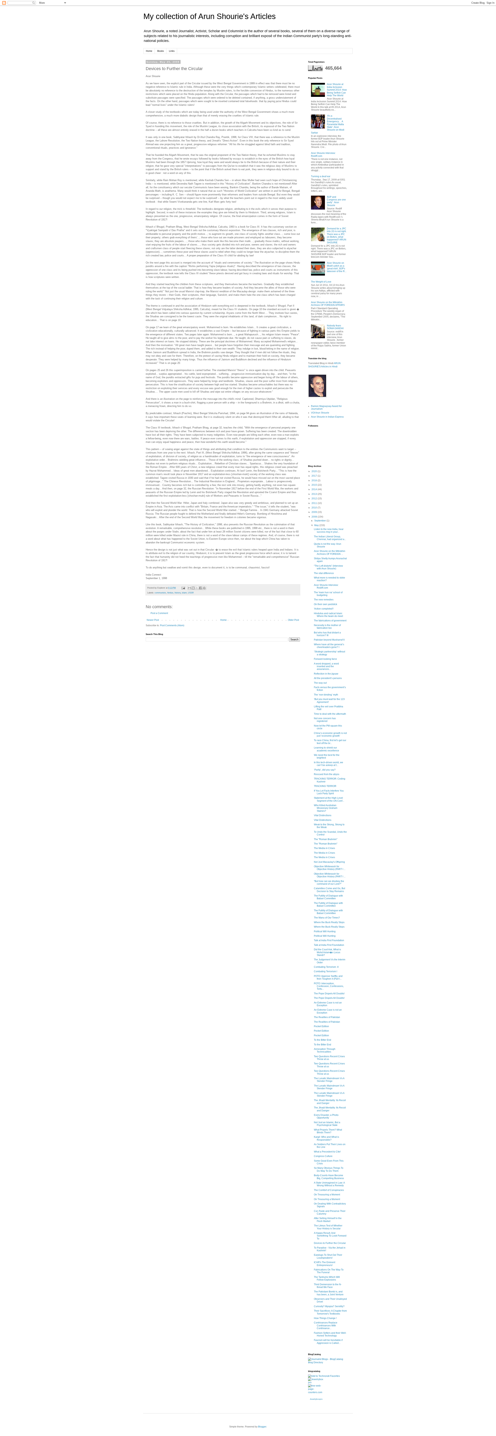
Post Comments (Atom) (172, 625)
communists (160, 592)
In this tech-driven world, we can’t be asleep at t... (328, 764)
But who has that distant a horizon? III (327, 634)
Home (149, 51)
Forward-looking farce (325, 659)
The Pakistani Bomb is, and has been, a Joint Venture (329, 1293)
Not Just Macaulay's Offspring (329, 862)
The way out (320, 683)
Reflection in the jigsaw (326, 673)
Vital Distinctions (322, 815)
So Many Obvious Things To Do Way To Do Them (328, 1169)
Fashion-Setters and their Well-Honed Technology (330, 1334)
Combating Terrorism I (325, 971)
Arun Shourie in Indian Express (327, 416)
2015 (315, 485)
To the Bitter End (322, 1040)
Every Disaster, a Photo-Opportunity (326, 1116)
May (316, 525)
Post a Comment (159, 613)
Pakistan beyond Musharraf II (329, 639)
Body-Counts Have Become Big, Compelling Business (329, 1176)
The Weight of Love (321, 281)
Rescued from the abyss (326, 774)
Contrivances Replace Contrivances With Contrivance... (325, 1325)
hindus (170, 592)
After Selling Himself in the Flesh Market (328, 1219)
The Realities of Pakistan (327, 1017)
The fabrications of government (330, 620)
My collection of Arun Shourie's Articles (209, 16)
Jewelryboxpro (316, 1399)
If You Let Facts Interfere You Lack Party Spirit (329, 792)
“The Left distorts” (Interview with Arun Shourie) (328, 567)
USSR (191, 592)
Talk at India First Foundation (329, 940)
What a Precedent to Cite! (327, 1151)
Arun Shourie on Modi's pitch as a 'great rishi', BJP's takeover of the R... (336, 267)
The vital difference (324, 573)
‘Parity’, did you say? (325, 769)
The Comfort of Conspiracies (329, 1190)
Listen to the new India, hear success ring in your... (329, 530)
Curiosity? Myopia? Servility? (329, 1306)
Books (160, 51)
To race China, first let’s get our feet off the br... (330, 741)
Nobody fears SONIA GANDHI (335, 327)
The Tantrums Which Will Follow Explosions (327, 1278)
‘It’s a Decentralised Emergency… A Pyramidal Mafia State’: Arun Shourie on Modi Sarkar (327, 124)
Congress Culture (323, 1156)
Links (172, 51)
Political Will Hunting (325, 931)
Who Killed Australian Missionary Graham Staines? (325, 808)
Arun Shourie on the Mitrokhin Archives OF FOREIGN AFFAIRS (328, 303)
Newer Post (153, 620)
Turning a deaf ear (320, 176)
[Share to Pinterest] (204, 588)
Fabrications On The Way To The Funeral (329, 1271)
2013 (315, 494)
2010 (315, 507)
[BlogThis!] (193, 588)
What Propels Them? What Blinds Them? (328, 1131)
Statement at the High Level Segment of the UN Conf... (329, 799)
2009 (315, 512)
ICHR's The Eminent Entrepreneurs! (324, 1263)
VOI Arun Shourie (320, 412)
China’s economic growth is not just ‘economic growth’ (330, 734)
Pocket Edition (321, 1026)
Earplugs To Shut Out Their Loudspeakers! (328, 1256)
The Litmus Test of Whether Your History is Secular (328, 1227)
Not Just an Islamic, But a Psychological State (327, 1123)
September (320, 520)
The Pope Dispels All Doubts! (329, 993)
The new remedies (323, 599)
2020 (315, 471)
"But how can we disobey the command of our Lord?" (329, 882)
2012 (315, 498)
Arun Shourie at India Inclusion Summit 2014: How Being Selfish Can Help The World (337, 90)
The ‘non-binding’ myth (326, 694)
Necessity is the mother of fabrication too (327, 626)
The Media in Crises (324, 848)
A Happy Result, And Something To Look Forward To (330, 1236)
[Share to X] (197, 588)
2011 (315, 503)
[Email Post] (183, 588)
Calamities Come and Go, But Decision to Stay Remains (329, 889)
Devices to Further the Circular (330, 1243)
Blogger (262, 1426)
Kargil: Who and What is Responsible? (326, 1138)
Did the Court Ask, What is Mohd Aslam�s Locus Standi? (327, 952)
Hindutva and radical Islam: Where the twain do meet (328, 614)
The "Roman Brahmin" (325, 839)
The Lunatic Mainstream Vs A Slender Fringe (329, 1079)
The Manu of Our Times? (327, 917)
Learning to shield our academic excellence (326, 749)
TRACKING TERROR (325, 786)
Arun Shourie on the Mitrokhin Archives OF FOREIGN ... (329, 552)
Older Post (293, 620)
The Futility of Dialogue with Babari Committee (328, 897)
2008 (315, 516)
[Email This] (189, 588)
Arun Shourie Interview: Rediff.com (326, 586)
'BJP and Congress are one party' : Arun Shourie (336, 201)
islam (184, 592)
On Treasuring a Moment (327, 1194)
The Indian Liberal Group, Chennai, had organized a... (330, 538)
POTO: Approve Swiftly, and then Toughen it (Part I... (328, 977)
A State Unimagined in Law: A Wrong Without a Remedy (329, 1184)
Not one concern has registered (325, 719)
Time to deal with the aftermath (330, 714)
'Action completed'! (323, 608)
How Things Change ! (325, 1318)
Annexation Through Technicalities (324, 1050)
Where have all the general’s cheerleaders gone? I (329, 646)
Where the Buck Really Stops (329, 922)
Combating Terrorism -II (326, 967)
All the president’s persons (328, 678)
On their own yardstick (325, 604)
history (178, 592)
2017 (315, 475)
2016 (315, 480)
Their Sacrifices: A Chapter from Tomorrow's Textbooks (330, 1312)
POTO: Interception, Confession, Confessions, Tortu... (329, 986)
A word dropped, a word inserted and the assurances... (326, 666)
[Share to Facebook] (200, 588)
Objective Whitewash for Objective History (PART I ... (329, 868)
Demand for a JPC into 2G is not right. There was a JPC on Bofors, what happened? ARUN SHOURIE (336, 235)
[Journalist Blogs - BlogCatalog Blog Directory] (327, 1362)
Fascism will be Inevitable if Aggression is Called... (328, 1341)
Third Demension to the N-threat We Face (328, 1286)
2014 (315, 489)
